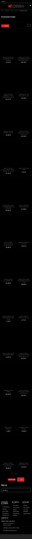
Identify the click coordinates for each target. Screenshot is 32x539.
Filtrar (6, 26)
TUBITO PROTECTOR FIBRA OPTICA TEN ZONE (8, 318)
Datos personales (16, 510)
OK (21, 479)
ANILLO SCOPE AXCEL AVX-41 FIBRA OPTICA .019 (24, 132)
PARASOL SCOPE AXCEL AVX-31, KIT (24, 95)
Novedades (26, 507)
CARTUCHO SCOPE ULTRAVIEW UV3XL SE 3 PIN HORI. (8, 207)
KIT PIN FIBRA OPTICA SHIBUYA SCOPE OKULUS (8, 244)
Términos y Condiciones (5, 514)
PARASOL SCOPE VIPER (8, 391)
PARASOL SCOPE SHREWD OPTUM (8, 132)
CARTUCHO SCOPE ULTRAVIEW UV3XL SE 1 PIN (24, 281)
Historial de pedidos (16, 514)
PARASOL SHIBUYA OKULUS (23, 243)
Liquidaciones (27, 513)
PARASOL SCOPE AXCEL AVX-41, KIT (24, 463)
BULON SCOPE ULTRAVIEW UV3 (8, 280)
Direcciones (16, 507)
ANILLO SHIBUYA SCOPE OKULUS (24, 206)
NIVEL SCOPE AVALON (8, 428)
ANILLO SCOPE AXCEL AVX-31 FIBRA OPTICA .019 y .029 (8, 170)
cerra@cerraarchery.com (10, 530)
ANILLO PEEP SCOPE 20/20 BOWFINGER (8, 354)
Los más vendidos (25, 510)
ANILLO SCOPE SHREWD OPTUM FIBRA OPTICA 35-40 (8, 95)
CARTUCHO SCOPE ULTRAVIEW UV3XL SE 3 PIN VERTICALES (24, 58)
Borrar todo (12, 479)
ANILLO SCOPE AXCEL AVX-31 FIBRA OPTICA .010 (24, 392)
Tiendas (3, 1)
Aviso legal (5, 511)
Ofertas (25, 505)
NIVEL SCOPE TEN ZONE (24, 169)
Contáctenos (5, 507)
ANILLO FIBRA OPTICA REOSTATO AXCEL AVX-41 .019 (23, 355)
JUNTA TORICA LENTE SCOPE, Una (23, 317)
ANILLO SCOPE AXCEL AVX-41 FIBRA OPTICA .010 (8, 464)
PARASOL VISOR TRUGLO (23, 428)
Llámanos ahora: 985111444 (11, 528)
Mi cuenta (15, 505)
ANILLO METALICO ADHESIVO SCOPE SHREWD (8, 58)
